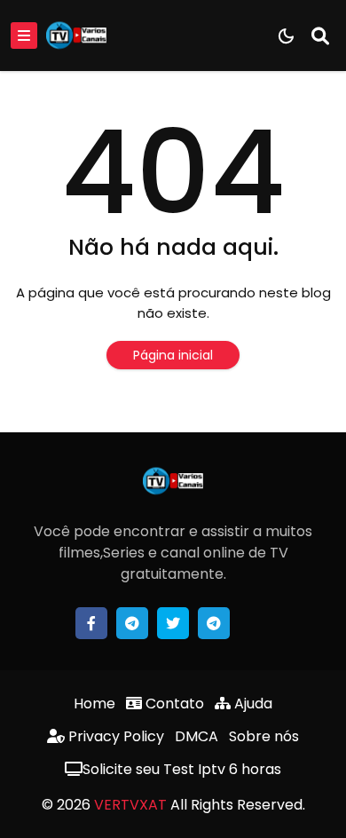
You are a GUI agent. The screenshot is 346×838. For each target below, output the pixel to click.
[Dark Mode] (286, 36)
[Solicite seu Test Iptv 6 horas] (255, 623)
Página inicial (173, 355)
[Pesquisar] (320, 35)
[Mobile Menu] (24, 35)
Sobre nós (264, 736)
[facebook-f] (91, 623)
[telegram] (132, 623)
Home (94, 703)
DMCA (196, 736)
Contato (173, 703)
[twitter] (173, 623)
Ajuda (251, 703)
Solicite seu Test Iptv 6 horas (182, 769)
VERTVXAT (130, 805)
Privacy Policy (114, 736)
